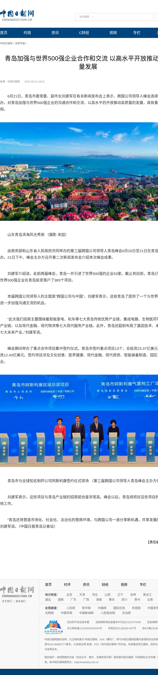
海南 (99, 599)
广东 (73, 599)
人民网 (70, 608)
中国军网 (66, 612)
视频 (113, 33)
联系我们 (21, 601)
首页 (3, 33)
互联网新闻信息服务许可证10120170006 (118, 622)
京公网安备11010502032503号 (84, 628)
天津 (82, 594)
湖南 (61, 599)
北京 (69, 594)
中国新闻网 (86, 612)
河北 (95, 594)
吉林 (133, 594)
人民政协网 (108, 612)
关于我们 (7, 601)
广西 (86, 599)
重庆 (112, 599)
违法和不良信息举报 (78, 622)
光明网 (49, 612)
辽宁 (120, 594)
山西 (107, 594)
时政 (27, 33)
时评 (67, 584)
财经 (105, 584)
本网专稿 (20, 43)
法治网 (126, 612)
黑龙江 (147, 594)
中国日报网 (6, 43)
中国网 (102, 608)
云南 (150, 599)
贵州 (137, 599)
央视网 (136, 608)
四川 (124, 599)
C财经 (84, 33)
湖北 (48, 599)
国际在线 (119, 608)
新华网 (86, 608)
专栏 (137, 33)
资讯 (55, 33)
